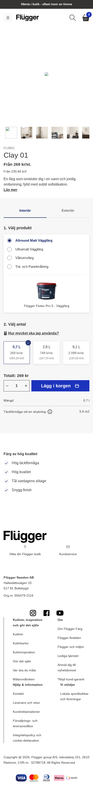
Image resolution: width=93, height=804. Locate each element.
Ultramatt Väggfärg (29, 249)
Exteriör (68, 210)
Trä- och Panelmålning (31, 266)
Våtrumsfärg (24, 258)
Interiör (25, 210)
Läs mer (10, 190)
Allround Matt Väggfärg (33, 240)
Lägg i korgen (56, 385)
